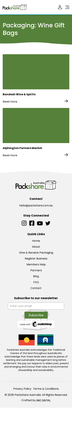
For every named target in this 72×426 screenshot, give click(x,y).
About (36, 247)
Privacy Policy (22, 389)
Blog (36, 276)
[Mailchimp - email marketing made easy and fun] (36, 324)
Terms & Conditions (46, 389)
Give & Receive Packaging (36, 253)
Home (36, 241)
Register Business (36, 258)
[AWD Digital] (43, 400)
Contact (36, 288)
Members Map (36, 264)
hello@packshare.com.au (36, 205)
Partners (36, 270)
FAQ (36, 282)
